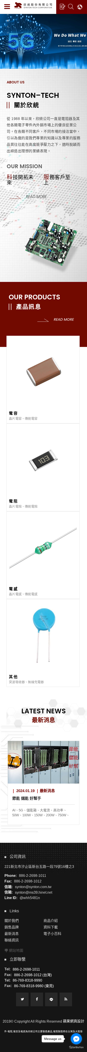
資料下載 (51, 927)
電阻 (13, 501)
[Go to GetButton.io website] (76, 1047)
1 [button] (8, 14)
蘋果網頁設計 (73, 1021)
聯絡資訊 (11, 940)
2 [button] (8, 20)
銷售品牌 (11, 927)
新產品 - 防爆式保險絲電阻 (41, 798)
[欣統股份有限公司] (33, 5)
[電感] (43, 548)
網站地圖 (16, 950)
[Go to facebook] (76, 1038)
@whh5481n (30, 898)
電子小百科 (52, 934)
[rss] (66, 999)
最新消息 (11, 934)
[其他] (43, 635)
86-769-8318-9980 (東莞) (34, 986)
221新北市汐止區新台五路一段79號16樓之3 (39, 867)
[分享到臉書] (37, 999)
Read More (36, 196)
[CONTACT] (62, 6)
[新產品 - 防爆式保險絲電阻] (49, 762)
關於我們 (11, 921)
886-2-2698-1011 (32, 876)
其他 (13, 677)
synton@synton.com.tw (33, 887)
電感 (13, 589)
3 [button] (8, 26)
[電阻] (43, 460)
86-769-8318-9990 (27, 980)
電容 (13, 413)
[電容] (43, 372)
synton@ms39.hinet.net (33, 892)
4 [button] (8, 32)
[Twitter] (22, 999)
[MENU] (7, 6)
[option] (43, 41)
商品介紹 (51, 921)
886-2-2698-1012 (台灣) (33, 975)
